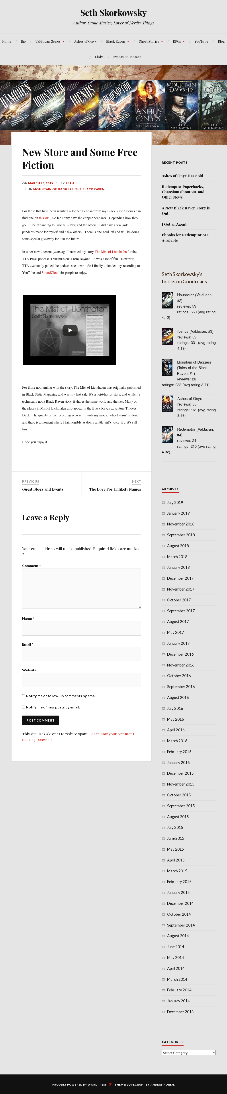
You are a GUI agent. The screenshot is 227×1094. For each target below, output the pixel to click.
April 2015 (176, 860)
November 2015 (180, 784)
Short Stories (149, 41)
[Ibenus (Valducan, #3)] (169, 337)
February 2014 (179, 990)
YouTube (201, 41)
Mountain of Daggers (53, 189)
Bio (23, 41)
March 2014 (177, 979)
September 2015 (181, 806)
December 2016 (180, 654)
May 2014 (175, 957)
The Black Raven (90, 189)
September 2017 (181, 611)
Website (29, 670)
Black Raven (115, 41)
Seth (69, 183)
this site (44, 217)
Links (99, 56)
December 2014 (180, 903)
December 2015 (180, 773)
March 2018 (177, 556)
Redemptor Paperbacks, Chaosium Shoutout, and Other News (183, 192)
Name (28, 618)
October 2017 (179, 600)
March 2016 (177, 740)
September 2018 (181, 535)
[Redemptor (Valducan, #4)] (169, 435)
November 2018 (180, 524)
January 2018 (178, 567)
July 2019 (175, 502)
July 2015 (175, 827)
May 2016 (175, 719)
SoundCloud (50, 272)
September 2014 (181, 925)
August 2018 (178, 545)
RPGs (177, 41)
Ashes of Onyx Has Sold (182, 175)
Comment (31, 565)
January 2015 (178, 892)
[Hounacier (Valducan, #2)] (169, 301)
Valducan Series (48, 41)
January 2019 (178, 513)
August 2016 (178, 697)
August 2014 (178, 935)
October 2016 (179, 675)
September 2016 (181, 686)
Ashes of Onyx (85, 41)
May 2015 (175, 849)
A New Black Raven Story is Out (186, 210)
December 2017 (180, 578)
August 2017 (178, 621)
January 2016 (178, 762)
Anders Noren (162, 1084)
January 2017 (178, 643)
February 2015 (179, 881)
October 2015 (179, 795)
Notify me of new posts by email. (53, 707)
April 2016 (176, 730)
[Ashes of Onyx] (169, 405)
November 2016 (180, 665)
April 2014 (176, 968)
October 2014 (179, 914)
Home (6, 41)
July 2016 (175, 708)
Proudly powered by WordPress (79, 1084)
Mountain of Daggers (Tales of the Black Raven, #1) (194, 367)
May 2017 (175, 632)
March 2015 (177, 871)
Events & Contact (127, 56)
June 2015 (175, 838)
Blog (221, 41)
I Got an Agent (174, 224)
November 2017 (180, 589)
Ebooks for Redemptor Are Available (185, 237)
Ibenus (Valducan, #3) (195, 331)
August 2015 (178, 816)
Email (27, 644)
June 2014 (175, 946)
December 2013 (180, 1011)
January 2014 (178, 1001)
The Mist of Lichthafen (111, 251)
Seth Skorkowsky (113, 12)
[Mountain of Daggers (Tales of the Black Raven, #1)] (169, 368)
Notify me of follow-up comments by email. (61, 696)
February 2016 (179, 751)
